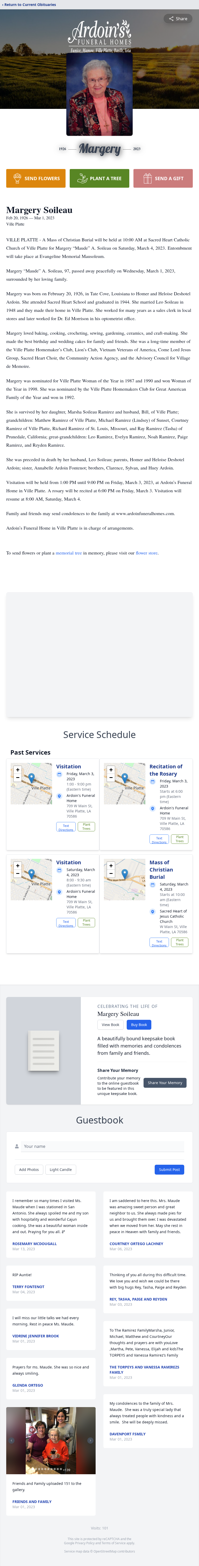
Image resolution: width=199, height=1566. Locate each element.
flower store (147, 553)
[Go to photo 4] (42, 1469)
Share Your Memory (165, 1082)
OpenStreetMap (105, 1551)
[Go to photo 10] (61, 1469)
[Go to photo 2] (36, 1469)
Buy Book (139, 1024)
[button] (31, 778)
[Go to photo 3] (39, 1469)
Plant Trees (86, 826)
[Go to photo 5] (45, 1469)
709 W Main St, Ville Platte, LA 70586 (80, 811)
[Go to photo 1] (33, 1469)
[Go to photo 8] (55, 1469)
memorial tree (69, 553)
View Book (110, 1024)
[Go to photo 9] (58, 1469)
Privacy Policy (85, 1543)
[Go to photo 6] (48, 1469)
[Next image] (90, 1440)
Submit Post (169, 1169)
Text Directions (66, 827)
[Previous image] (11, 1440)
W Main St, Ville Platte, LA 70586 (173, 929)
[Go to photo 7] (52, 1469)
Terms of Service (114, 1543)
